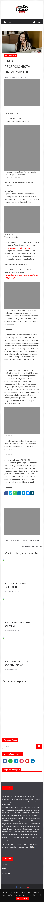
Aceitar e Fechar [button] (22, 898)
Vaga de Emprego (10, 55)
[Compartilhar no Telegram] (23, 493)
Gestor (25, 77)
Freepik (21, 113)
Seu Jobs (5, 864)
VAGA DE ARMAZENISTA (29, 546)
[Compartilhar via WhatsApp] (15, 493)
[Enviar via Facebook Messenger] (28, 493)
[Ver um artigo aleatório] (39, 21)
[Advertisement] (22, 92)
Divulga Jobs (6, 873)
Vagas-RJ (5, 869)
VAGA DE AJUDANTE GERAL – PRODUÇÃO (22, 541)
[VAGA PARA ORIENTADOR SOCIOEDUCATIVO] (22, 638)
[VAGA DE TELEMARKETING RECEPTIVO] (22, 599)
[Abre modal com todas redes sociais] (32, 493)
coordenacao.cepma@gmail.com (17, 248)
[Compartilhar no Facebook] (6, 493)
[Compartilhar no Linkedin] (19, 493)
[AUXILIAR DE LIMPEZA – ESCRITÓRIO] (22, 560)
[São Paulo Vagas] (4, 21)
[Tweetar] (10, 493)
